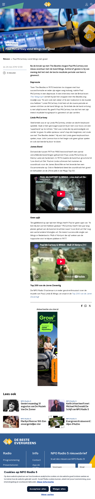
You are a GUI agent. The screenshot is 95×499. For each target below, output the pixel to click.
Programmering (11, 460)
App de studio (36, 466)
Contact (36, 460)
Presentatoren (10, 465)
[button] (3, 4)
